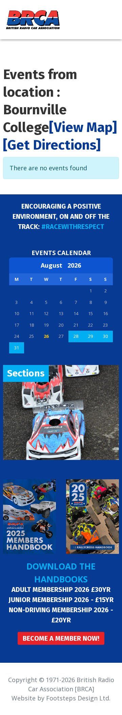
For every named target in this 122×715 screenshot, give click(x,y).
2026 (74, 265)
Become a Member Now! (61, 638)
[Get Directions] (52, 145)
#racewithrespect (72, 227)
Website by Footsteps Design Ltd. (61, 698)
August (54, 265)
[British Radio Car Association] (33, 19)
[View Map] (83, 127)
